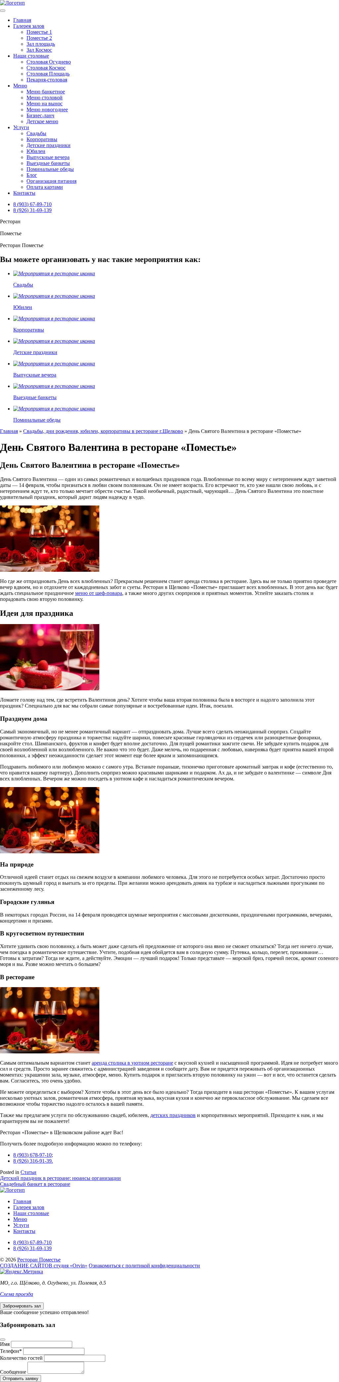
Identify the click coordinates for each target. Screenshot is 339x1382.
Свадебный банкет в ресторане (35, 1184)
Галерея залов (28, 26)
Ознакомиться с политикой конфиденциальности (144, 1265)
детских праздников (173, 1115)
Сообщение (13, 1372)
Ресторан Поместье (39, 1259)
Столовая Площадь (48, 74)
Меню (20, 85)
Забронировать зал (22, 1305)
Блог (31, 175)
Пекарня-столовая (46, 79)
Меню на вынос (44, 103)
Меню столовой (44, 97)
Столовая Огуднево (48, 62)
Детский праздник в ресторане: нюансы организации (60, 1178)
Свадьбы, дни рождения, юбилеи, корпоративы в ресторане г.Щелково (103, 431)
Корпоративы (41, 139)
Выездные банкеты (48, 163)
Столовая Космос (46, 68)
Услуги (21, 127)
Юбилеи (35, 151)
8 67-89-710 (32, 204)
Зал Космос (39, 50)
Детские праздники (48, 145)
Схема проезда (16, 1294)
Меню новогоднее (47, 109)
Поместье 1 (39, 32)
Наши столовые (31, 56)
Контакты (24, 193)
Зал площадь (40, 44)
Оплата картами (44, 187)
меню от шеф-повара (98, 593)
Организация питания (51, 181)
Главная (22, 20)
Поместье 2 (39, 38)
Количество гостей (21, 1358)
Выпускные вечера (48, 157)
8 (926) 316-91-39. (33, 1161)
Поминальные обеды (50, 169)
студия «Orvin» (43, 1265)
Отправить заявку (20, 1378)
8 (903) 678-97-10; (33, 1155)
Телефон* (11, 1351)
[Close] (2, 1340)
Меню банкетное (45, 91)
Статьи (28, 1172)
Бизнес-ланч (40, 115)
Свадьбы (36, 133)
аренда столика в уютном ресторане (132, 1063)
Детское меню (42, 121)
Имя (5, 1344)
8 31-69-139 (32, 210)
